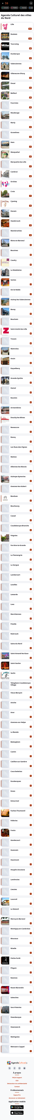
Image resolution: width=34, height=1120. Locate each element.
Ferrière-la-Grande (18, 545)
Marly (13, 122)
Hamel (13, 388)
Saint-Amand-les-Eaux (19, 653)
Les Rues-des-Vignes (19, 447)
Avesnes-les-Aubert (18, 486)
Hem (12, 142)
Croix (13, 191)
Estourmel (15, 801)
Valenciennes (16, 64)
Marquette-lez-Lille (18, 162)
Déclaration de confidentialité (17, 1083)
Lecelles (14, 585)
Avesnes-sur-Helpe (18, 722)
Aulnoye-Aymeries (18, 476)
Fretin (13, 830)
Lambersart (15, 575)
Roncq (13, 437)
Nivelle (13, 948)
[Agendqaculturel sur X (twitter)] (9, 1068)
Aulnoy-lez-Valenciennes (20, 299)
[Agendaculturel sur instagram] (19, 1068)
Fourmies (14, 103)
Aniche (13, 702)
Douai (13, 83)
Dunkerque (15, 54)
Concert (6, 8)
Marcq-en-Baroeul (18, 919)
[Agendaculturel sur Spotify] (24, 1068)
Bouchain (14, 319)
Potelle (13, 624)
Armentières (16, 408)
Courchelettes (16, 771)
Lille (12, 24)
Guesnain (14, 850)
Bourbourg (15, 506)
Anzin (13, 358)
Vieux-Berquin (16, 693)
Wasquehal (15, 152)
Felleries (14, 820)
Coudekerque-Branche (20, 526)
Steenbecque (16, 1017)
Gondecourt (15, 840)
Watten (14, 457)
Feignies (14, 535)
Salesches (14, 997)
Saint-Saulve (16, 663)
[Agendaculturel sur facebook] (14, 1068)
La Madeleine (16, 270)
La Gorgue (15, 565)
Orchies (14, 181)
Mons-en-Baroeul (17, 240)
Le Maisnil (15, 909)
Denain (13, 211)
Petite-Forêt (15, 958)
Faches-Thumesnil (18, 811)
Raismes (14, 978)
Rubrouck (14, 634)
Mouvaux (14, 938)
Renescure (15, 427)
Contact (17, 1086)
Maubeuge (15, 113)
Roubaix (14, 34)
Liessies (14, 889)
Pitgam (14, 968)
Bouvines (14, 250)
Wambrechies (16, 231)
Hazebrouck (15, 221)
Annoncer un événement (17, 1098)
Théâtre (15, 8)
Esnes (13, 791)
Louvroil (14, 899)
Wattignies (15, 1037)
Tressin (13, 339)
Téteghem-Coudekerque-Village (21, 684)
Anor (13, 712)
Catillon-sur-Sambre (19, 761)
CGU (17, 1080)
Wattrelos (15, 349)
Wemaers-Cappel (18, 1047)
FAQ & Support (17, 1077)
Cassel (13, 516)
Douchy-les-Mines (18, 417)
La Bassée (15, 732)
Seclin (13, 673)
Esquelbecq (15, 368)
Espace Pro (17, 1095)
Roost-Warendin (17, 988)
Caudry (13, 260)
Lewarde (14, 594)
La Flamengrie (16, 555)
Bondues (14, 496)
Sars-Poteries (16, 1007)
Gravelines (15, 132)
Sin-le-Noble (15, 290)
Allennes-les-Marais (19, 467)
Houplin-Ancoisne (18, 870)
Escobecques (16, 781)
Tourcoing (15, 44)
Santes (13, 280)
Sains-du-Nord (16, 643)
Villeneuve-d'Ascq (18, 73)
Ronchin (14, 398)
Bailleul (14, 93)
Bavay (13, 309)
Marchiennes (16, 614)
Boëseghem (15, 742)
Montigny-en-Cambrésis (20, 929)
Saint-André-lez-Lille (19, 329)
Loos (12, 604)
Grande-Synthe (17, 378)
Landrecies (15, 879)
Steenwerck (15, 1027)
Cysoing (14, 201)
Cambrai (14, 172)
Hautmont (15, 860)
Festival (24, 8)
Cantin (13, 752)
